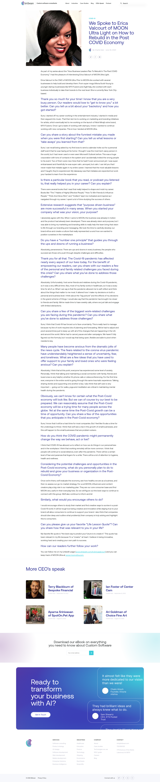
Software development (60, 752)
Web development (59, 755)
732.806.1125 (121, 746)
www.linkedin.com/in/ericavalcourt (90, 552)
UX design (56, 749)
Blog (92, 3)
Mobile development (59, 758)
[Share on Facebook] (95, 57)
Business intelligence (59, 764)
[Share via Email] (99, 57)
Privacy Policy (42, 778)
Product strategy (58, 746)
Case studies (98, 746)
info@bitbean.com (123, 743)
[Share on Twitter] (91, 57)
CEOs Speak (100, 3)
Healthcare (80, 743)
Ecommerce (81, 758)
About (67, 3)
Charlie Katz (99, 50)
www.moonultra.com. (75, 555)
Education (80, 746)
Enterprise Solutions (59, 761)
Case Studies (84, 3)
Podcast (108, 3)
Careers (96, 755)
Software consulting (59, 743)
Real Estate (80, 761)
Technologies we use (101, 749)
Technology (80, 752)
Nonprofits (80, 764)
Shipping (80, 755)
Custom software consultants (47, 3)
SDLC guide (98, 752)
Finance (79, 749)
